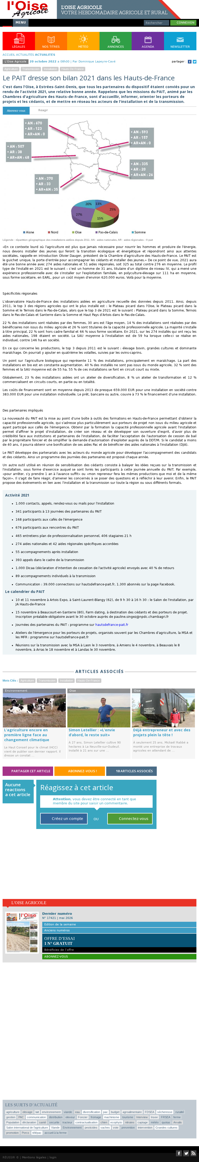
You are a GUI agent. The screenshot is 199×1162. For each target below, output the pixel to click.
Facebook (189, 61)
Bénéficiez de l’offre (59, 943)
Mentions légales (34, 1157)
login (52, 1157)
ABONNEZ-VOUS (56, 956)
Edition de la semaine (60, 924)
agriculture (11, 68)
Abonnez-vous (16, 110)
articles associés (134, 771)
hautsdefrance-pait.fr (111, 625)
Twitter (194, 61)
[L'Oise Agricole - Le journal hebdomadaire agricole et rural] (90, 2)
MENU (21, 22)
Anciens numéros (57, 930)
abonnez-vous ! (82, 771)
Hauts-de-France (72, 68)
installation (50, 68)
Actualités (25, 54)
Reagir (42, 110)
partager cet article (30, 771)
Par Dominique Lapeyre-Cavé (94, 61)
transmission (30, 68)
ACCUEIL (9, 54)
